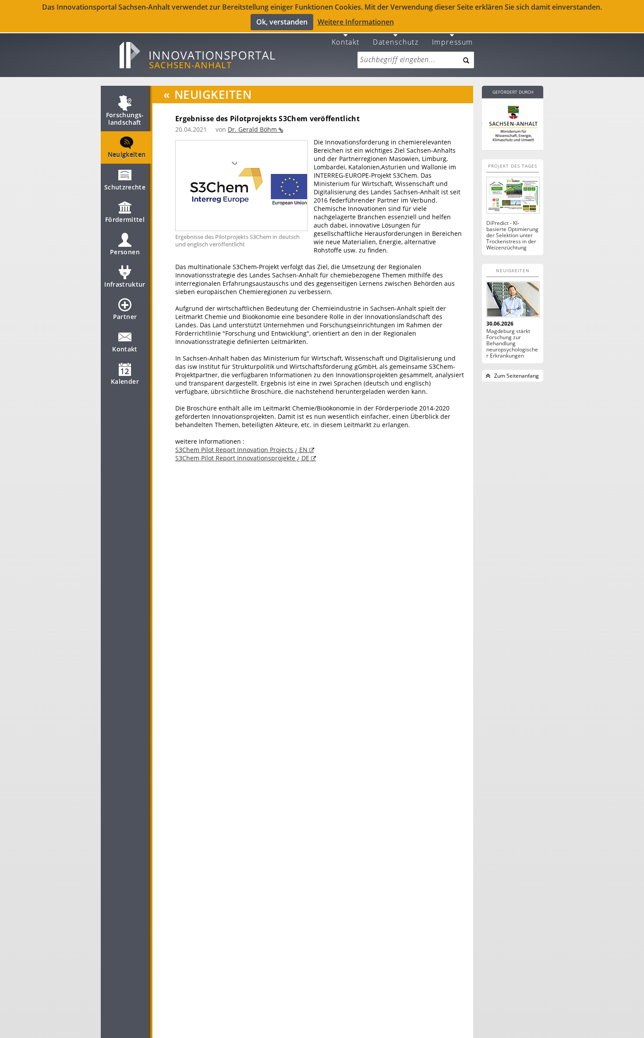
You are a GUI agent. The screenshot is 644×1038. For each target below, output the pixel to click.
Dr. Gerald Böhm (253, 129)
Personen (125, 252)
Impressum (452, 41)
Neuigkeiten (127, 155)
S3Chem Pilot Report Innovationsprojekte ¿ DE (243, 458)
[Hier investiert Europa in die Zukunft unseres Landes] (512, 122)
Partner (125, 316)
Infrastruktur (124, 284)
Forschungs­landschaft (125, 118)
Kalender (125, 381)
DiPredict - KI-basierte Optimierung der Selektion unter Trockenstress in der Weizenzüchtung (512, 235)
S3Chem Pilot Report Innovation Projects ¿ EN (242, 449)
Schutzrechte (124, 187)
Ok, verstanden (282, 22)
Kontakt (346, 41)
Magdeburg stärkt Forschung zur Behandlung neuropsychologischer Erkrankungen (512, 343)
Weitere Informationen (356, 22)
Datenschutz (396, 41)
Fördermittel (125, 219)
